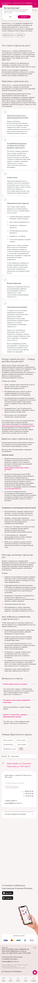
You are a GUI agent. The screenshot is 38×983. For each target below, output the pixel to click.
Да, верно (24, 17)
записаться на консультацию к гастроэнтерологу (18, 426)
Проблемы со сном (9, 749)
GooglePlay (5, 4)
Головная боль (8, 744)
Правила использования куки (9, 966)
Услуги (25, 981)
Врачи (10, 981)
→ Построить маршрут (12, 787)
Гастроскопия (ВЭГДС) (13, 488)
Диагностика (8, 35)
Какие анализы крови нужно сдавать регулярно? (16, 468)
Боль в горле (21, 740)
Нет (10, 17)
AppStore (28, 3)
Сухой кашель (21, 744)
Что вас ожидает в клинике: (15, 814)
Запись (18, 981)
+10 (21, 749)
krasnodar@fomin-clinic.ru (13, 803)
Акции (3, 981)
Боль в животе (8, 740)
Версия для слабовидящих (13, 972)
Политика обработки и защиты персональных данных (15, 965)
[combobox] (21, 756)
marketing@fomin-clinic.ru (10, 962)
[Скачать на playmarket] (19, 898)
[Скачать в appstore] (19, 893)
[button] (19, 684)
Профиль (33, 981)
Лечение (20, 35)
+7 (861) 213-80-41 (11, 801)
